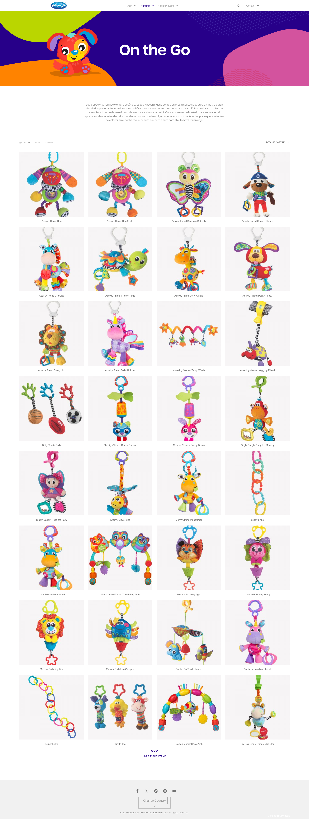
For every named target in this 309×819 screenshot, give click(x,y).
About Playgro (166, 6)
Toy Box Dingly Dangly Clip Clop (257, 744)
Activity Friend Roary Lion (51, 370)
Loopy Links (257, 519)
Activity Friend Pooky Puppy (257, 295)
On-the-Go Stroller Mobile (188, 669)
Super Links (51, 744)
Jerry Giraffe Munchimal (188, 519)
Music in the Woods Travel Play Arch (120, 594)
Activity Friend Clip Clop (51, 295)
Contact (250, 5)
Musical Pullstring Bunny (257, 594)
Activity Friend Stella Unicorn (120, 370)
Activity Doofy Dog (51, 221)
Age (129, 6)
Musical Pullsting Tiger (189, 594)
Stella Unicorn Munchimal (257, 669)
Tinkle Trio (120, 744)
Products (145, 6)
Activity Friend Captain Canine (257, 221)
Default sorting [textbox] (276, 142)
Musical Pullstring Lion (51, 669)
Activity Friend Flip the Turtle (120, 295)
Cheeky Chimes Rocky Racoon (120, 445)
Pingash (285, 815)
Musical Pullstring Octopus (120, 669)
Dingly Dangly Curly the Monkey (257, 445)
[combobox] (271, 142)
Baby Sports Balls (51, 445)
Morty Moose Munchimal (51, 594)
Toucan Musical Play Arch (188, 744)
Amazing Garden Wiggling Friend (257, 370)
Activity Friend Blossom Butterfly (189, 221)
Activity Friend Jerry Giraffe (188, 295)
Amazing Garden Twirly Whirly (189, 370)
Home (37, 142)
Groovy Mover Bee (120, 519)
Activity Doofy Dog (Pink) (120, 221)
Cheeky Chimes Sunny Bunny (189, 445)
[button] (26, 142)
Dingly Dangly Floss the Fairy (51, 519)
